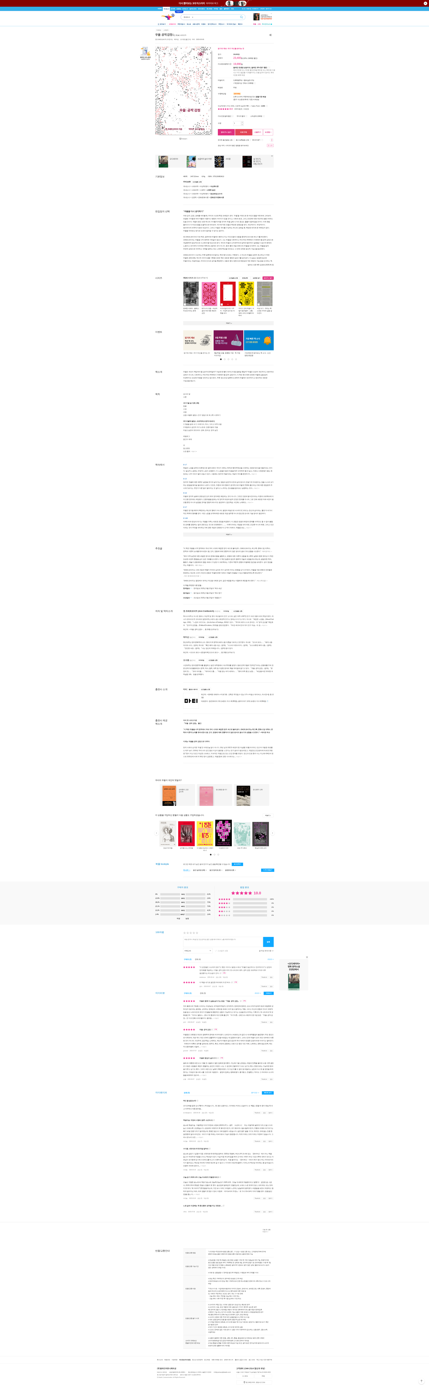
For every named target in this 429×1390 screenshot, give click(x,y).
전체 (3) (203, 993)
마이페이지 (255, 8)
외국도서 (185, 9)
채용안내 (167, 1360)
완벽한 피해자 (188, 308)
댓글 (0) (225, 977)
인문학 (194, 197)
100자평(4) (238, 109)
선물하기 (257, 132)
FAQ (263, 1376)
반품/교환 (244, 1251)
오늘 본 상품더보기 (266, 1231)
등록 (268, 942)
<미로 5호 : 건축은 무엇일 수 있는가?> (234, 694)
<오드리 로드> (194, 652)
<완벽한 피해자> (213, 694)
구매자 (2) (187, 959)
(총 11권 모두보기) (201, 278)
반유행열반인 (187, 1113)
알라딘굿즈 (193, 9)
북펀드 (240, 24)
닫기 (425, 3)
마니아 (186, 870)
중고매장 (209, 9)
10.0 (231, 109)
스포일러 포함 (223, 951)
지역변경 (256, 99)
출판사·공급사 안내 (241, 1360)
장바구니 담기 (226, 132)
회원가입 (248, 8)
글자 (200, 986)
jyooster (185, 1051)
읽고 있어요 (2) (215, 870)
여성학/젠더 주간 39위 (226, 106)
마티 (193, 39)
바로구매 (243, 132)
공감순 (257, 993)
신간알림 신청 (197, 182)
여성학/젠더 (204, 186)
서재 (259, 24)
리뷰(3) (246, 109)
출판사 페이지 (193, 689)
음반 (221, 9)
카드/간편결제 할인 (224, 116)
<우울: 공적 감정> (195, 629)
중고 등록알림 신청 (242, 140)
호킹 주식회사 (242, 848)
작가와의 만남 (231, 24)
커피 (232, 9)
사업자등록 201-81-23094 (177, 1372)
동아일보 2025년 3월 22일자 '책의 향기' (208, 593)
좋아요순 (254, 1092)
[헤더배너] (262, 16)
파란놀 (185, 1141)
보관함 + (268, 132)
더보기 (193, 451)
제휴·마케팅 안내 (217, 1360)
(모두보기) (214, 629)
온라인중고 (201, 9)
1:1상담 (236, 1251)
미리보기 (184, 139)
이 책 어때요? (267, 870)
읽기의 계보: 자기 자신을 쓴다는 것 (231, 48)
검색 (241, 17)
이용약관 (174, 1360)
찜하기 (270, 1113)
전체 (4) (198, 959)
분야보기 (163, 24)
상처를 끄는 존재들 (186, 848)
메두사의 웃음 (206, 308)
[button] (221, 359)
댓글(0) (204, 1022)
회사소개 (160, 1360)
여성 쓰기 (260, 308)
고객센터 (262, 8)
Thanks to (264, 977)
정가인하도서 (212, 24)
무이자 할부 (241, 116)
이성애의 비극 (223, 848)
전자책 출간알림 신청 (225, 140)
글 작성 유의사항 (265, 951)
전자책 (173, 9)
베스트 (189, 24)
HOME (160, 9)
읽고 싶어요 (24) (199, 870)
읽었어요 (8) (229, 870)
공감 (271, 977)
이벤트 (203, 24)
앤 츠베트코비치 (160, 39)
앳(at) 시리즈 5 (181, 35)
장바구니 (269, 8)
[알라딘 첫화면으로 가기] (169, 17)
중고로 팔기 (256, 140)
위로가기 (421, 1381)
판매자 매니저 (228, 1360)
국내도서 (166, 9)
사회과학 (195, 186)
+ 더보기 (216, 1018)
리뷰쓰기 (269, 993)
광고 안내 (252, 1360)
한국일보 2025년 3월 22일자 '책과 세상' (208, 588)
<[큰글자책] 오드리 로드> (209, 652)
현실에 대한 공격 (260, 848)
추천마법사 (181, 24)
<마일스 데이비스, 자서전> (258, 694)
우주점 (216, 9)
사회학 (202, 190)
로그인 (243, 8)
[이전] (162, 91)
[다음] (204, 91)
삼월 (184, 1079)
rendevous (202, 977)
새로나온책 (196, 24)
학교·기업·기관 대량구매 (264, 1360)
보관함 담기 (256, 278)
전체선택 (245, 278)
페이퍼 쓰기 (268, 1092)
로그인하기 (237, 864)
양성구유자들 (167, 848)
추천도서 (221, 24)
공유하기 (270, 35)
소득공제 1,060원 (256, 116)
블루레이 (226, 9)
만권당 (179, 9)
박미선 (176, 39)
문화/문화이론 (203, 197)
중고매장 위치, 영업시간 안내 (255, 1382)
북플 (254, 24)
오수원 (182, 39)
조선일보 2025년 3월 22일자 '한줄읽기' (208, 598)
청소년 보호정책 (197, 1360)
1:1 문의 (245, 1376)
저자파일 (226, 611)
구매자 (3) (187, 993)
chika (185, 1212)
